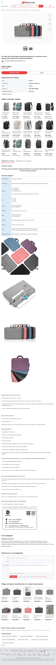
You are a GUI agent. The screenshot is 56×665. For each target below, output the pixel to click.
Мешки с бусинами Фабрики (42, 636)
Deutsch (38, 654)
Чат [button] (43, 72)
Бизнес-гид (37, 651)
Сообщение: (6, 565)
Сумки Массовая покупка (8, 642)
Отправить (13, 576)
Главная (3, 10)
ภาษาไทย (29, 655)
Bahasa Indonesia (46, 655)
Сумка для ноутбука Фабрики (26, 636)
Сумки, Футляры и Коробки (12, 10)
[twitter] (44, 651)
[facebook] (41, 651)
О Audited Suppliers (22, 651)
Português (44, 654)
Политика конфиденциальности (30, 650)
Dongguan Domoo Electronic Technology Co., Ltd (15, 60)
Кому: (7, 561)
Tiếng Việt (39, 655)
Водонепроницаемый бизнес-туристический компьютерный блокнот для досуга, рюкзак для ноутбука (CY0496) (49, 150)
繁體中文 (19, 654)
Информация (30, 651)
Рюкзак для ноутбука (35, 10)
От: (8, 558)
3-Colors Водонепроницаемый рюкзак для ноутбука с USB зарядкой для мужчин (39, 150)
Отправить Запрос (14, 72)
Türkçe (34, 655)
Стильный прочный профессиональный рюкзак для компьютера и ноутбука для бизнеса (38, 113)
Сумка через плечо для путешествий (39, 639)
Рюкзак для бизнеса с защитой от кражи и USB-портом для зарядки (17, 132)
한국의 (11, 655)
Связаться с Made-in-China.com (44, 650)
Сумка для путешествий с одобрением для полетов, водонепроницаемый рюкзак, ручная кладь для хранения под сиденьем (49, 113)
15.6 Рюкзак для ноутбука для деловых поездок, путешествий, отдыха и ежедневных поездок (6, 113)
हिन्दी (25, 655)
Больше (3, 645)
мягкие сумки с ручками (23, 639)
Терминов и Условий (49, 660)
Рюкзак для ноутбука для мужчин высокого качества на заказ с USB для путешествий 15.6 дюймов (6, 150)
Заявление (6, 650)
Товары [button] (14, 6)
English (9, 654)
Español (33, 654)
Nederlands (20, 655)
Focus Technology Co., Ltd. (27, 657)
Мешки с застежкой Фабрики (8, 639)
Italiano (49, 654)
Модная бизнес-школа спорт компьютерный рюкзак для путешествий (37, 132)
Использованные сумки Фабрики (9, 636)
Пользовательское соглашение (16, 650)
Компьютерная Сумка (25, 10)
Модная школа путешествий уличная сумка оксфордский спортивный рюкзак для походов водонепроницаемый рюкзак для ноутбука (17, 113)
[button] (2, 2)
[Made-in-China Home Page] (28, 2)
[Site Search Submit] (41, 6)
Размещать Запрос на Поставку (39, 576)
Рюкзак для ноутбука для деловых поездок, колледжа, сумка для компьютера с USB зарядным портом (49, 132)
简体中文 (14, 654)
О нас (1, 650)
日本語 (24, 654)
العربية (15, 655)
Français (29, 654)
